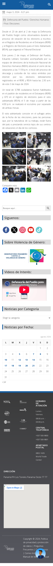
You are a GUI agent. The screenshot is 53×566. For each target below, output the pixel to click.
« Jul (4, 382)
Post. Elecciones (12, 23)
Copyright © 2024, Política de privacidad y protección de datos (35, 542)
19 (19, 365)
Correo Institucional (34, 553)
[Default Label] (31, 229)
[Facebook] (6, 229)
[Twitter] (14, 229)
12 (19, 359)
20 (26, 365)
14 (33, 359)
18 (12, 365)
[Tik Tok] (39, 229)
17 (6, 365)
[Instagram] (22, 229)
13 (26, 359)
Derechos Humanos (39, 19)
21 (33, 365)
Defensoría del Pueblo (17, 19)
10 (6, 359)
